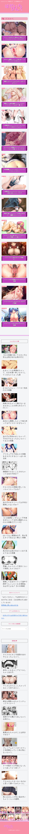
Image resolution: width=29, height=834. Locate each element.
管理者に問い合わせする (9, 605)
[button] (26, 629)
